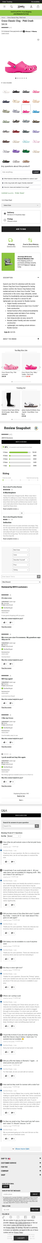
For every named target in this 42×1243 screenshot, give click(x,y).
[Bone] (16, 99)
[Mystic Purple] (36, 129)
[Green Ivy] (26, 149)
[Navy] (6, 99)
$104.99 (4, 414)
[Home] (21, 7)
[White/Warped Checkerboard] (6, 129)
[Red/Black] (16, 129)
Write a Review (21, 442)
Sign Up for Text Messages (11, 1191)
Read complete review (10, 509)
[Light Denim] (26, 119)
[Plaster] (6, 109)
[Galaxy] (16, 149)
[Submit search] (37, 826)
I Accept (21, 1238)
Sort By (3, 836)
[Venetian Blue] (36, 109)
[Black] (16, 89)
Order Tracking (7, 2)
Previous (3, 368)
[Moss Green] (6, 119)
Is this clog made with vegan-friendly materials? (18, 183)
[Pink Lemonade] (36, 89)
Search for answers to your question (16, 822)
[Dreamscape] (16, 109)
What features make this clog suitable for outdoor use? (21, 178)
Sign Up (5, 1186)
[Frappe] (36, 149)
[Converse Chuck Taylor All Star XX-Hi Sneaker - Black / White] (11, 400)
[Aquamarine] (26, 139)
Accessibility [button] (35, 2)
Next (39, 367)
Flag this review (6, 627)
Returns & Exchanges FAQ (30, 246)
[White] (6, 89)
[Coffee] (6, 139)
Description (8, 278)
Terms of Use (28, 1200)
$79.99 (24, 416)
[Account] (31, 7)
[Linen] (16, 139)
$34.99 (24, 376)
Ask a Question (21, 815)
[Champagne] (36, 99)
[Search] (11, 6)
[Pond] (26, 129)
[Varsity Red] (26, 99)
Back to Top (21, 796)
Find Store (35, 1209)
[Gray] (26, 89)
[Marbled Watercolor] (6, 149)
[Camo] (36, 119)
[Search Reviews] (38, 576)
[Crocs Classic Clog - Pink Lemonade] (11, 362)
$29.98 (28, 376)
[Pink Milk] (36, 139)
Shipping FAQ (11, 246)
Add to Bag (21, 229)
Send (36, 172)
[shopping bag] (38, 6)
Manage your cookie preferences (19, 1223)
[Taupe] (26, 159)
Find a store (6, 1206)
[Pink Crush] (26, 109)
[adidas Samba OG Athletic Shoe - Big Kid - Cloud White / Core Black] (31, 400)
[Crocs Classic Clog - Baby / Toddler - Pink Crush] (31, 362)
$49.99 (4, 376)
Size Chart (8, 200)
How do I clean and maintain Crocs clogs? (16, 187)
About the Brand (9, 339)
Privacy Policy (10, 1228)
